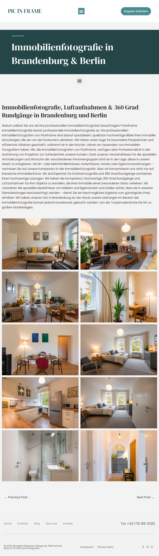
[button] (81, 11)
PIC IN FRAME (25, 11)
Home (8, 523)
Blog (37, 523)
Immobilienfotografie (17, 202)
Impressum (87, 547)
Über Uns (51, 523)
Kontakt (68, 523)
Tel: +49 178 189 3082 (138, 523)
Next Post (146, 497)
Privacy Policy (106, 547)
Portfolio (23, 523)
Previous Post (16, 497)
